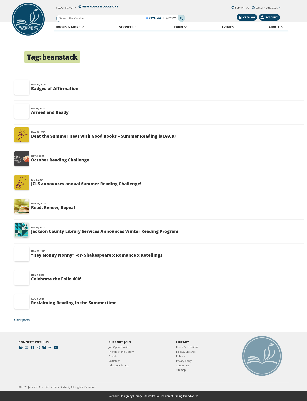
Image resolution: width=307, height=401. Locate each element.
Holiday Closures (186, 351)
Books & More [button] (68, 27)
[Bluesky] (44, 348)
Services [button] (126, 27)
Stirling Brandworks (186, 396)
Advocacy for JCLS (119, 365)
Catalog (155, 18)
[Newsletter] (26, 348)
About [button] (274, 27)
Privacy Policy (184, 360)
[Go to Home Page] (262, 356)
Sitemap (181, 370)
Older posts (22, 320)
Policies (180, 356)
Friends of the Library (121, 351)
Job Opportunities (119, 347)
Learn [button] (178, 27)
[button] (66, 7)
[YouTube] (56, 348)
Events (228, 27)
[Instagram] (38, 348)
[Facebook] (32, 348)
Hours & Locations (187, 347)
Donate (113, 356)
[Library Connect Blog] (20, 348)
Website (171, 18)
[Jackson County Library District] (28, 19)
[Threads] (50, 348)
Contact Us (182, 365)
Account (272, 17)
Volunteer (114, 360)
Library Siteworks (144, 396)
